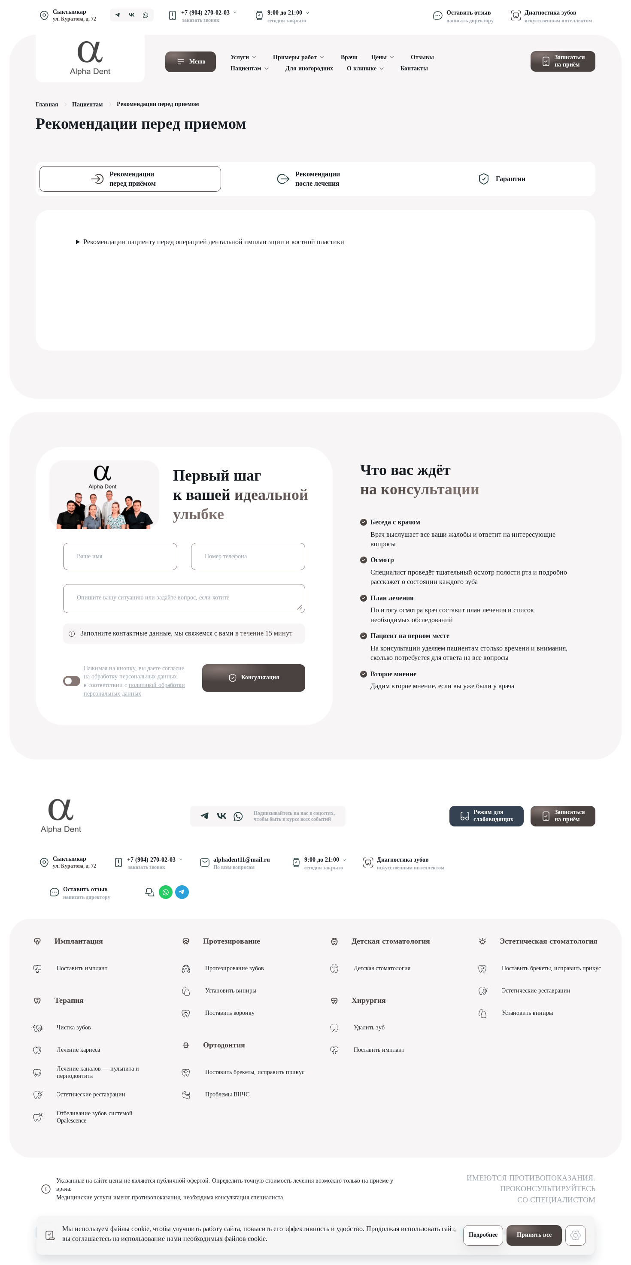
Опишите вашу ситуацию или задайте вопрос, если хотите (153, 597)
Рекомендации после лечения (317, 178)
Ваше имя (89, 556)
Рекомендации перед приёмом (132, 178)
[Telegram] (182, 892)
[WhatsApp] (166, 892)
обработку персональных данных (134, 676)
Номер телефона (226, 556)
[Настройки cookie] (575, 1235)
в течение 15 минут (263, 633)
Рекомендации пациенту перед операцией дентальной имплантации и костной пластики (213, 241)
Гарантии (510, 178)
